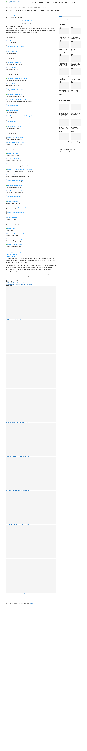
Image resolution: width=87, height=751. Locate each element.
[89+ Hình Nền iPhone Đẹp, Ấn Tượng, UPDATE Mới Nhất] (31, 336)
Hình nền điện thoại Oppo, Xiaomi (14, 252)
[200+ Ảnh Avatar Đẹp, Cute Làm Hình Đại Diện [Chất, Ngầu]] (64, 58)
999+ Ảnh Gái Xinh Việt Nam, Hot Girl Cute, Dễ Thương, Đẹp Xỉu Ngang (64, 92)
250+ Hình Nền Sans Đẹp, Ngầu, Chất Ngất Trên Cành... (18, 490)
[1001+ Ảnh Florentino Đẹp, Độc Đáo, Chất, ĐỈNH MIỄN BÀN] (31, 576)
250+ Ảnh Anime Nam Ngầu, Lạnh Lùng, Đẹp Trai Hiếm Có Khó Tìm (75, 37)
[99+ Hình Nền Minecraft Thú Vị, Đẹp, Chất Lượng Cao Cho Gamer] (31, 439)
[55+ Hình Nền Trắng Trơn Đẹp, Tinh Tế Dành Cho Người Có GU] (31, 405)
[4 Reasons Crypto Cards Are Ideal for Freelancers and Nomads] (76, 122)
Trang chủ (8, 7)
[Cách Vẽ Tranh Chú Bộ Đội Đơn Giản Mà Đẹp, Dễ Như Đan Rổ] (76, 58)
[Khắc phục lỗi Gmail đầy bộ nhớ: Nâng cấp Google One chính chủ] (76, 136)
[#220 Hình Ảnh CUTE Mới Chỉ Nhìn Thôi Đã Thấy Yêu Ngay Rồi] (64, 44)
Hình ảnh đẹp (40, 2)
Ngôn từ (73, 2)
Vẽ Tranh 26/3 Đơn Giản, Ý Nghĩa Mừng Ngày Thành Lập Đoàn (75, 78)
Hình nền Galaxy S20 (11, 254)
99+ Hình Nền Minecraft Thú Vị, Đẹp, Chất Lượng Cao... (18, 456)
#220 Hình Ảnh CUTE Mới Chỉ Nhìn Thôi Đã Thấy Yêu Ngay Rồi (63, 51)
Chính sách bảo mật (10, 598)
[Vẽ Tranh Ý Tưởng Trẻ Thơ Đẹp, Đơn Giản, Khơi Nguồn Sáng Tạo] (76, 85)
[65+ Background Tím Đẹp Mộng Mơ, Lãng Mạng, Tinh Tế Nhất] (31, 302)
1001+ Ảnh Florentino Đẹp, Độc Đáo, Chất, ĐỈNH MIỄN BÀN (19, 593)
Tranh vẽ (48, 2)
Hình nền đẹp (15, 7)
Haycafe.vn (32, 603)
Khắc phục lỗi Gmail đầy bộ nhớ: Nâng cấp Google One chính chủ (75, 143)
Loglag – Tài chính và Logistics (65, 151)
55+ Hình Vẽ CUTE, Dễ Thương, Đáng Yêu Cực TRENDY (64, 78)
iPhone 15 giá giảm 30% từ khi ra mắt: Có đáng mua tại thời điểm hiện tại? (64, 129)
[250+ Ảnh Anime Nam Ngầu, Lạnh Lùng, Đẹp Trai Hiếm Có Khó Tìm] (76, 31)
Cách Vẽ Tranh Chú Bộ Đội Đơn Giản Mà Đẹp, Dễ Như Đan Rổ (75, 64)
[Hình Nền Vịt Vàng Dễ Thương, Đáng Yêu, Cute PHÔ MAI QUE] (31, 507)
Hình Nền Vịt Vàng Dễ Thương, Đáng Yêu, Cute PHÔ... (18, 524)
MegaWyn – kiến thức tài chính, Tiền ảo (67, 149)
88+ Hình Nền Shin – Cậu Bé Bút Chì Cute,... (15, 388)
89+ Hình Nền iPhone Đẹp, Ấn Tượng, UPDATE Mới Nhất (18, 353)
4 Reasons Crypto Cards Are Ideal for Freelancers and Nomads (75, 129)
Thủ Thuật (61, 2)
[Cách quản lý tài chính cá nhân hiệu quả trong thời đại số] (64, 136)
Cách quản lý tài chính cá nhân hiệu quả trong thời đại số (64, 143)
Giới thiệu (8, 597)
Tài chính (55, 2)
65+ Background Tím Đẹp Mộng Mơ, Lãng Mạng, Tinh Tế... (19, 319)
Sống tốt (67, 2)
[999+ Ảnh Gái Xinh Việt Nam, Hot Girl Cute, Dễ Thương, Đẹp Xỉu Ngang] (64, 85)
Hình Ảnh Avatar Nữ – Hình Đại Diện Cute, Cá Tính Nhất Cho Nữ (64, 37)
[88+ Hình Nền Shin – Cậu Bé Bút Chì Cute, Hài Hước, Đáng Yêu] (31, 371)
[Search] (80, 2)
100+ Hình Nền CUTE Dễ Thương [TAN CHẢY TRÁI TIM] (76, 51)
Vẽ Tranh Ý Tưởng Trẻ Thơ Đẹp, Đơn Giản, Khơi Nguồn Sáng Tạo (75, 91)
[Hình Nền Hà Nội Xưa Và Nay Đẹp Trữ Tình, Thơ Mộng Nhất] (31, 541)
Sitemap (8, 602)
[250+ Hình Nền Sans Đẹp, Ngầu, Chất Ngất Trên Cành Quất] (31, 473)
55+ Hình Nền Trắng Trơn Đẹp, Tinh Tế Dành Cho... (17, 422)
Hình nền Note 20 (10, 15)
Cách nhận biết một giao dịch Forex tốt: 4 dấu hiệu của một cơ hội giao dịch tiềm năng (63, 114)
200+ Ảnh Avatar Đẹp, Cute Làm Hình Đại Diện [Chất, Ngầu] (63, 64)
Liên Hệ (7, 600)
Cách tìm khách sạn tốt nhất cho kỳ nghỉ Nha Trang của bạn (76, 113)
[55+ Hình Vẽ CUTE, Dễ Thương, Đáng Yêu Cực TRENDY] (64, 71)
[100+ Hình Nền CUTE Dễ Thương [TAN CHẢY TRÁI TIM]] (76, 44)
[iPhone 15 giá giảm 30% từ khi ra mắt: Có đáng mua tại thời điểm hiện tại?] (64, 122)
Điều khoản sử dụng (10, 599)
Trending (34, 2)
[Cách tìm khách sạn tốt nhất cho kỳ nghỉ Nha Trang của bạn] (76, 107)
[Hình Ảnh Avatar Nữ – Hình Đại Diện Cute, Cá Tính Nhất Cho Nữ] (64, 31)
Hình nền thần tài (10, 256)
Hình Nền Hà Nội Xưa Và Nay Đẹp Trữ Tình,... (16, 558)
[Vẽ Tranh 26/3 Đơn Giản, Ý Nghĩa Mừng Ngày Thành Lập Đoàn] (76, 71)
